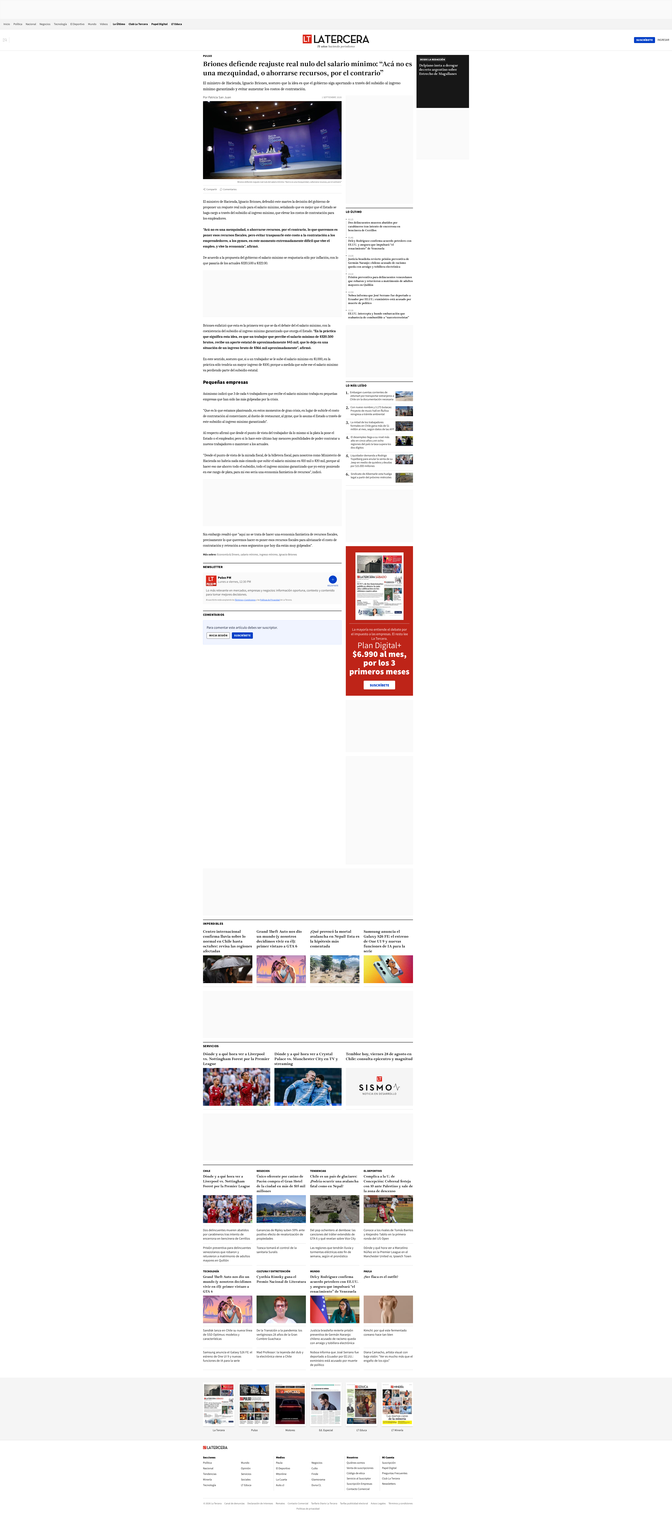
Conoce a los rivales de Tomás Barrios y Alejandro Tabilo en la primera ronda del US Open (388, 1234)
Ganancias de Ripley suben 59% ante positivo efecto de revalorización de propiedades (281, 1234)
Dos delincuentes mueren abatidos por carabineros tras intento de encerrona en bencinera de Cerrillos (374, 226)
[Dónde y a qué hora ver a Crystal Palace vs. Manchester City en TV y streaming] (308, 1087)
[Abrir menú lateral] (6, 40)
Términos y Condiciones (245, 599)
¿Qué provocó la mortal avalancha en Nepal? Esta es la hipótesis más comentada (334, 939)
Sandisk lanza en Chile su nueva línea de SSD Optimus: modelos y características (227, 1334)
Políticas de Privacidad (270, 599)
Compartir (211, 189)
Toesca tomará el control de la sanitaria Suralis (277, 1250)
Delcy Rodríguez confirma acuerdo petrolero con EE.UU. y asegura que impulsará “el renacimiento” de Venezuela (379, 245)
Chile (206, 1171)
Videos (104, 24)
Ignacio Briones (288, 554)
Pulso (207, 56)
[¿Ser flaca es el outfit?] (388, 1309)
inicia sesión (218, 635)
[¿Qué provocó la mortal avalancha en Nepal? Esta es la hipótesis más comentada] (334, 969)
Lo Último (119, 24)
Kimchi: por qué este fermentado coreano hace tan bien (385, 1332)
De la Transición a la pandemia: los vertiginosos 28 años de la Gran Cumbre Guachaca (279, 1334)
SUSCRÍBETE (379, 685)
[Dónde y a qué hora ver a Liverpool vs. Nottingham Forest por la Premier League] (236, 1087)
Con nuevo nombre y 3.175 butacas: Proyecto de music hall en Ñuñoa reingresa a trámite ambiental (371, 410)
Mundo (92, 24)
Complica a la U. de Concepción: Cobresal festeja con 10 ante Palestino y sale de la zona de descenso (388, 1184)
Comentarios (230, 189)
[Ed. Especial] (326, 1425)
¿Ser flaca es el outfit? (381, 1277)
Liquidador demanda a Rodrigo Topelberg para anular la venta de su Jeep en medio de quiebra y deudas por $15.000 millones (372, 461)
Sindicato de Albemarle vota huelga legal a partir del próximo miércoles (371, 475)
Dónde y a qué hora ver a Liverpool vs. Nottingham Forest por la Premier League (236, 1059)
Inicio (7, 24)
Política (17, 24)
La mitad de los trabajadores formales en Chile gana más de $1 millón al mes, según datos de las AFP (372, 426)
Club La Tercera (138, 24)
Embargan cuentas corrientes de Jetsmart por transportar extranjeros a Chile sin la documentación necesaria (372, 396)
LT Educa (176, 24)
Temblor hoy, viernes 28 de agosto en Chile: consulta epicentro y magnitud (379, 1056)
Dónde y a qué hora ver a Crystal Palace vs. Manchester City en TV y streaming (306, 1059)
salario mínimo (249, 554)
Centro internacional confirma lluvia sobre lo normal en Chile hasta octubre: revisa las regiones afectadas (227, 941)
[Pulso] (254, 1425)
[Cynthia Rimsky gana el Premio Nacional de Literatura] (281, 1309)
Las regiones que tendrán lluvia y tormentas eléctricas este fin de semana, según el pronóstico (331, 1252)
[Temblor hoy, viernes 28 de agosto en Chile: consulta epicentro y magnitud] (379, 1087)
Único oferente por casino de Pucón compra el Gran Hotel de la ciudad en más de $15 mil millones (281, 1184)
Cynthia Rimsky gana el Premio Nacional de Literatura (281, 1279)
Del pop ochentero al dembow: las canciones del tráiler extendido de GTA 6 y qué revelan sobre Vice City (333, 1234)
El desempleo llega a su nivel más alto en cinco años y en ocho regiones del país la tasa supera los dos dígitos (371, 442)
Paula (368, 1271)
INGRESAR (663, 39)
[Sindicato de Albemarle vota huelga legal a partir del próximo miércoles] (404, 478)
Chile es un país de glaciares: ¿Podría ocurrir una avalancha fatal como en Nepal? (334, 1181)
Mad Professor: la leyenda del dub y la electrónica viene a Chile (280, 1354)
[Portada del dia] (379, 618)
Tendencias (318, 1171)
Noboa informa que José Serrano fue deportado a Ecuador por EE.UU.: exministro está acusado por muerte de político (379, 299)
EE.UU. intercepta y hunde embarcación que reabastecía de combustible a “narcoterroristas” (378, 315)
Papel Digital (159, 24)
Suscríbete (243, 635)
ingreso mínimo (268, 554)
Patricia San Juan (219, 97)
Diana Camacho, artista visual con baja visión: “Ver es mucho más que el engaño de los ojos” (388, 1356)
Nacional (31, 24)
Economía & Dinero (228, 554)
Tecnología (60, 24)
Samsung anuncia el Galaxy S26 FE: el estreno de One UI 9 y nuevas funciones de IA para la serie (386, 941)
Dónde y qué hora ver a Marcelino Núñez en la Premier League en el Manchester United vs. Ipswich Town (387, 1252)
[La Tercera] (218, 1425)
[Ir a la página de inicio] (336, 39)
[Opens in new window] (290, 1425)
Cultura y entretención (273, 1271)
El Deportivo (77, 24)
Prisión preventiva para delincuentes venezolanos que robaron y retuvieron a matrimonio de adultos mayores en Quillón (380, 281)
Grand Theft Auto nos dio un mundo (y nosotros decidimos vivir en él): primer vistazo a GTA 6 (279, 939)
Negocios (45, 24)
